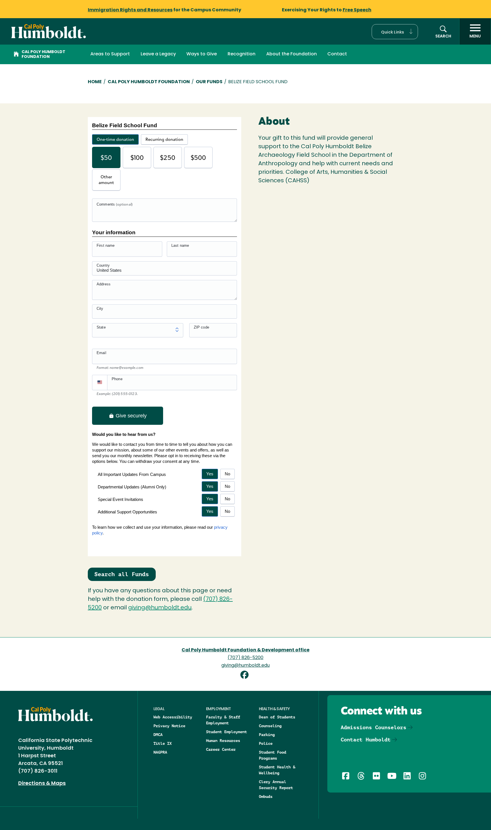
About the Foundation (291, 54)
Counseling (270, 726)
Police (265, 743)
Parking (267, 734)
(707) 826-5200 (245, 658)
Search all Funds (121, 574)
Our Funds (209, 82)
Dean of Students (277, 717)
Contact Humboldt (366, 740)
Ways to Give (201, 54)
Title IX (162, 743)
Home (95, 82)
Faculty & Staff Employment (223, 720)
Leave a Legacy (158, 54)
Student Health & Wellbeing (277, 770)
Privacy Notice (169, 726)
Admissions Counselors (373, 727)
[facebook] (245, 676)
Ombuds (265, 796)
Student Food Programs (272, 755)
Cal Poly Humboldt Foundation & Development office (245, 650)
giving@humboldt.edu (160, 608)
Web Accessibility (172, 717)
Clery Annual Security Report (276, 784)
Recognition (241, 54)
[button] (395, 31)
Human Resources (223, 740)
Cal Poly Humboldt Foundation (43, 54)
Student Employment (226, 731)
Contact (337, 54)
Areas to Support (110, 54)
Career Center (221, 749)
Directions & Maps (42, 783)
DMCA (158, 734)
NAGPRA (160, 752)
